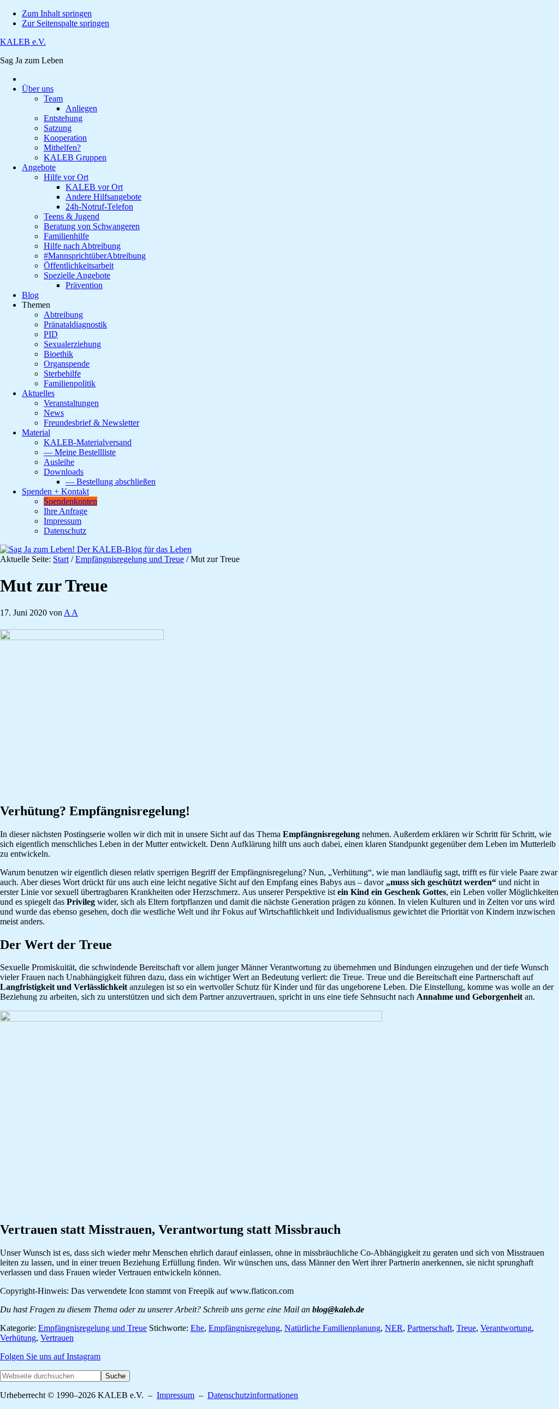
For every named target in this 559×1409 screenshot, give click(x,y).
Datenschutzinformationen (252, 1395)
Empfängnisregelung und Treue (92, 1328)
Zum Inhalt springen (57, 13)
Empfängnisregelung (244, 1328)
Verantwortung (506, 1328)
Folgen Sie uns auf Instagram (50, 1356)
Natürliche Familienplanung (332, 1328)
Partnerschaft (429, 1328)
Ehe (197, 1328)
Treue (466, 1328)
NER (394, 1328)
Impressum (175, 1395)
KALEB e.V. (23, 41)
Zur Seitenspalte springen (65, 23)
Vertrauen (57, 1337)
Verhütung (18, 1337)
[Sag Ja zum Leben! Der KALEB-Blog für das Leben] (96, 549)
